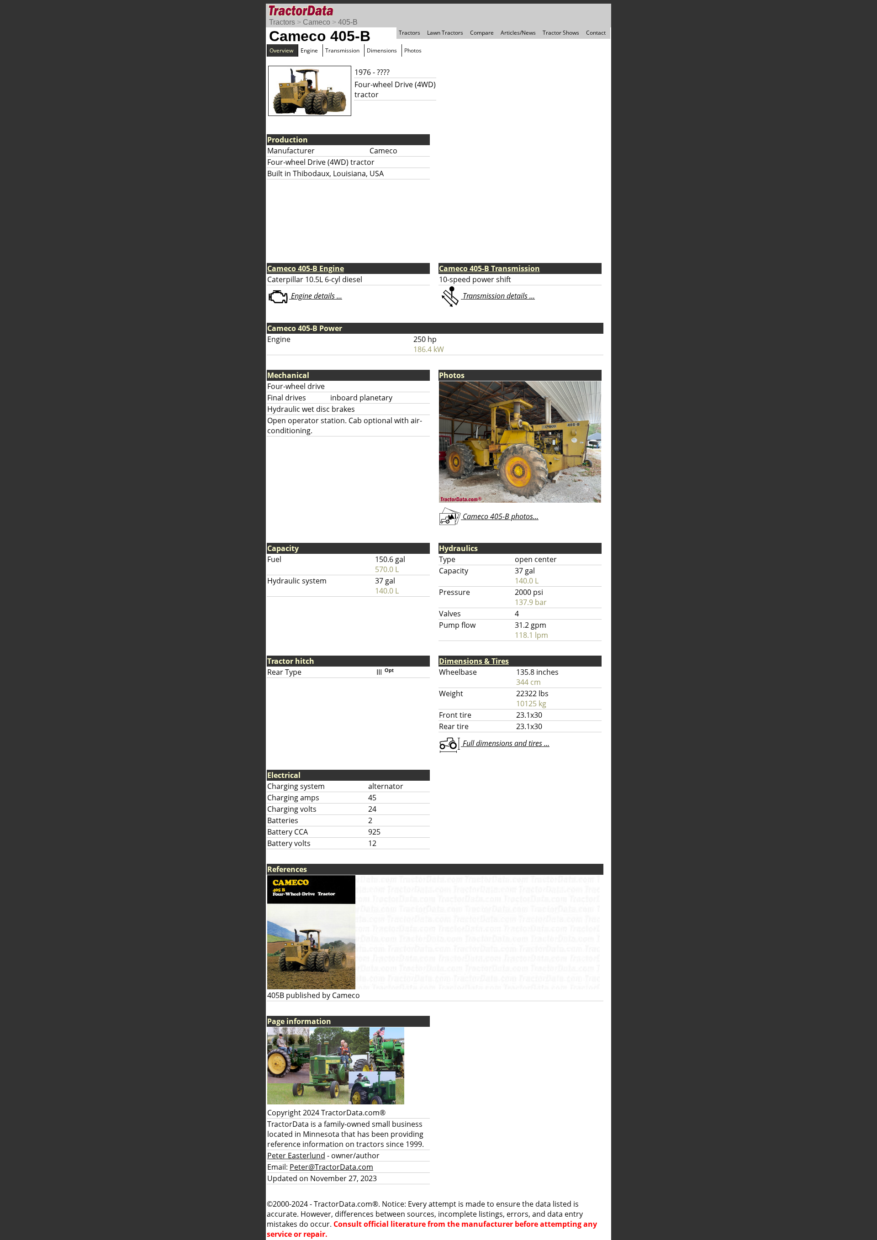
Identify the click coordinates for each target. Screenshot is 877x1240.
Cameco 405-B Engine (305, 268)
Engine (309, 50)
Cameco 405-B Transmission (489, 268)
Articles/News (518, 33)
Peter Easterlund (296, 1156)
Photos (413, 50)
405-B (348, 22)
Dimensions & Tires (474, 661)
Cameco (316, 22)
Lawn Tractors (445, 33)
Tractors (282, 22)
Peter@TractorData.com (331, 1167)
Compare (482, 33)
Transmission (342, 50)
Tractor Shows (561, 33)
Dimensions (382, 50)
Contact (596, 33)
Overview (281, 50)
